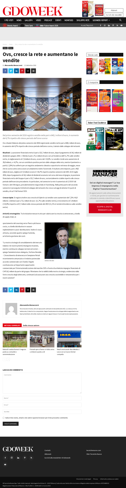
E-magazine (93, 82)
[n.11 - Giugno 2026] (104, 67)
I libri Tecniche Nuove (94, 454)
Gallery (28, 20)
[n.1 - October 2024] (114, 139)
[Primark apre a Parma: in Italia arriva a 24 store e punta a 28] (42, 338)
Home (5, 44)
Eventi (58, 20)
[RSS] (117, 25)
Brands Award (12, 25)
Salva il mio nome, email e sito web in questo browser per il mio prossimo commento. (36, 418)
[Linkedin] (109, 25)
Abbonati (114, 10)
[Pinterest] (113, 25)
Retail (11, 48)
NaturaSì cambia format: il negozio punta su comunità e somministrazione (14, 351)
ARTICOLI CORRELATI (12, 325)
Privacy (95, 479)
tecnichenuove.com (93, 450)
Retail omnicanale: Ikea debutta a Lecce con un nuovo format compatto (68, 351)
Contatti (47, 450)
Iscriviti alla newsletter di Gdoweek (57, 458)
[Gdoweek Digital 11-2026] (99, 13)
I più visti (8, 20)
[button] (120, 20)
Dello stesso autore (31, 325)
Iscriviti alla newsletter (114, 15)
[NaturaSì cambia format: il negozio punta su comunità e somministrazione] (15, 338)
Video (38, 20)
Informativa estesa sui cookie (109, 479)
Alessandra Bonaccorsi (13, 65)
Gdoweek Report (100, 20)
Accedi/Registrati (87, 25)
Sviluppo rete (83, 20)
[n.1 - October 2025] (95, 139)
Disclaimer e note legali (83, 479)
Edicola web (93, 55)
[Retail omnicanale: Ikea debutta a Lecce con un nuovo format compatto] (69, 338)
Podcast (48, 20)
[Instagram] (105, 25)
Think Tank (29, 25)
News (19, 20)
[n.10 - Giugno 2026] (117, 67)
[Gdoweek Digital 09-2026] (117, 99)
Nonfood (69, 20)
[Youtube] (121, 25)
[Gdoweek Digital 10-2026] (104, 99)
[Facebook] (100, 25)
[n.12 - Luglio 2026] (88, 9)
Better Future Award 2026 (49, 25)
